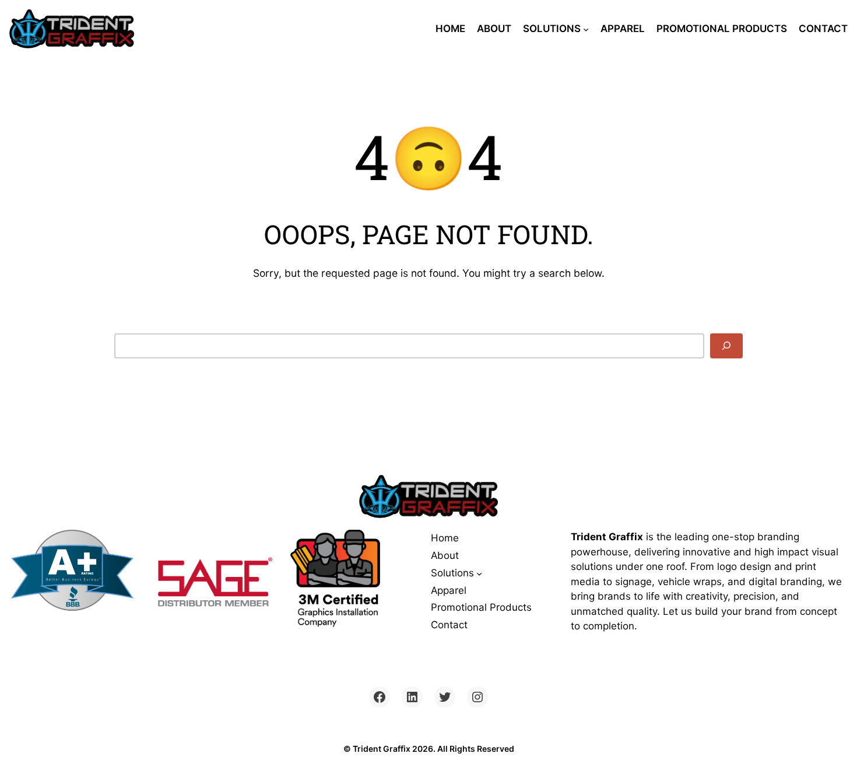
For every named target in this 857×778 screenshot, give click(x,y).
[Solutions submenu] (586, 28)
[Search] (726, 345)
